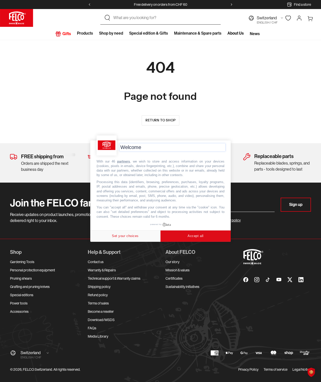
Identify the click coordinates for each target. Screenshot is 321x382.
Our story (173, 262)
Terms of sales (98, 303)
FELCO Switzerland (37, 369)
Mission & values (178, 270)
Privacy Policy (248, 369)
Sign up (295, 204)
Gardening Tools (22, 262)
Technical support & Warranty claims (114, 278)
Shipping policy (99, 287)
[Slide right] (231, 5)
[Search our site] (107, 18)
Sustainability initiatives (182, 287)
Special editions (21, 295)
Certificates (174, 278)
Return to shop (160, 120)
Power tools (19, 303)
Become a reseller (101, 312)
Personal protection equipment (32, 270)
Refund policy (98, 295)
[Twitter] (289, 279)
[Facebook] (245, 279)
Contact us (96, 262)
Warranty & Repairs (102, 270)
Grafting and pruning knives (30, 287)
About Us (235, 33)
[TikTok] (267, 279)
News (255, 33)
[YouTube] (278, 279)
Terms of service (275, 369)
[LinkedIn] (300, 279)
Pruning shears (21, 278)
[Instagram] (256, 279)
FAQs (92, 328)
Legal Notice (301, 369)
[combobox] (165, 18)
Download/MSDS (101, 320)
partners (123, 161)
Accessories (19, 312)
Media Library (98, 336)
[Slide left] (90, 5)
